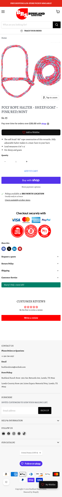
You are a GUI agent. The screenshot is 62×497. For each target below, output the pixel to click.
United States (29, 452)
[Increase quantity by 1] (26, 161)
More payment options (31, 187)
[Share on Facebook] (3, 249)
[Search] (57, 24)
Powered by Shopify (31, 492)
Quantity (4, 155)
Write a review (31, 317)
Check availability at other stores (17, 200)
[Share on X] (9, 249)
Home (4, 38)
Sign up (45, 410)
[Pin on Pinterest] (20, 249)
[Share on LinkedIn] (14, 249)
